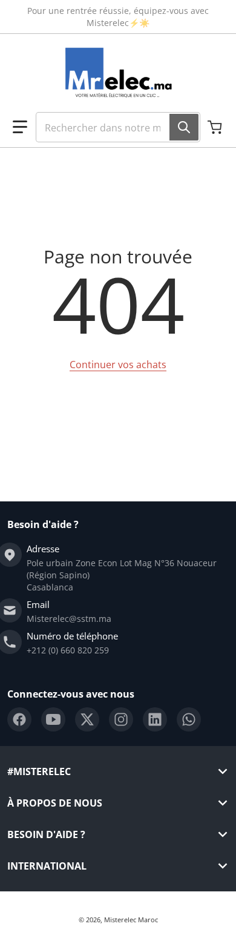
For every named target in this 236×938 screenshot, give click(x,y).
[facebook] (19, 719)
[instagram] (121, 719)
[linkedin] (155, 719)
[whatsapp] (189, 719)
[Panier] (216, 127)
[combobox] (118, 127)
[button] (20, 127)
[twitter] (87, 719)
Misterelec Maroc (131, 919)
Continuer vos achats (118, 364)
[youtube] (53, 719)
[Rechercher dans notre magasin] (183, 127)
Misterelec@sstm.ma (69, 618)
